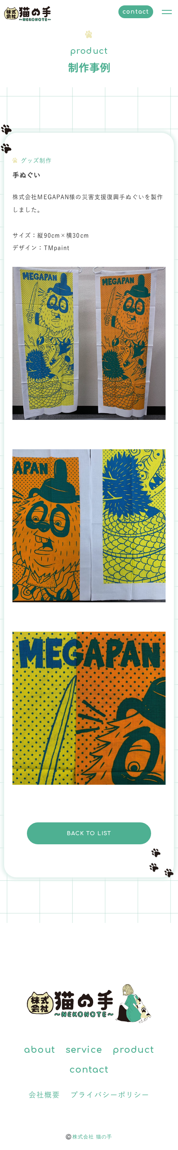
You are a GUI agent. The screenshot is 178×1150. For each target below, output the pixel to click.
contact (136, 12)
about (39, 1050)
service (83, 1050)
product (133, 1050)
